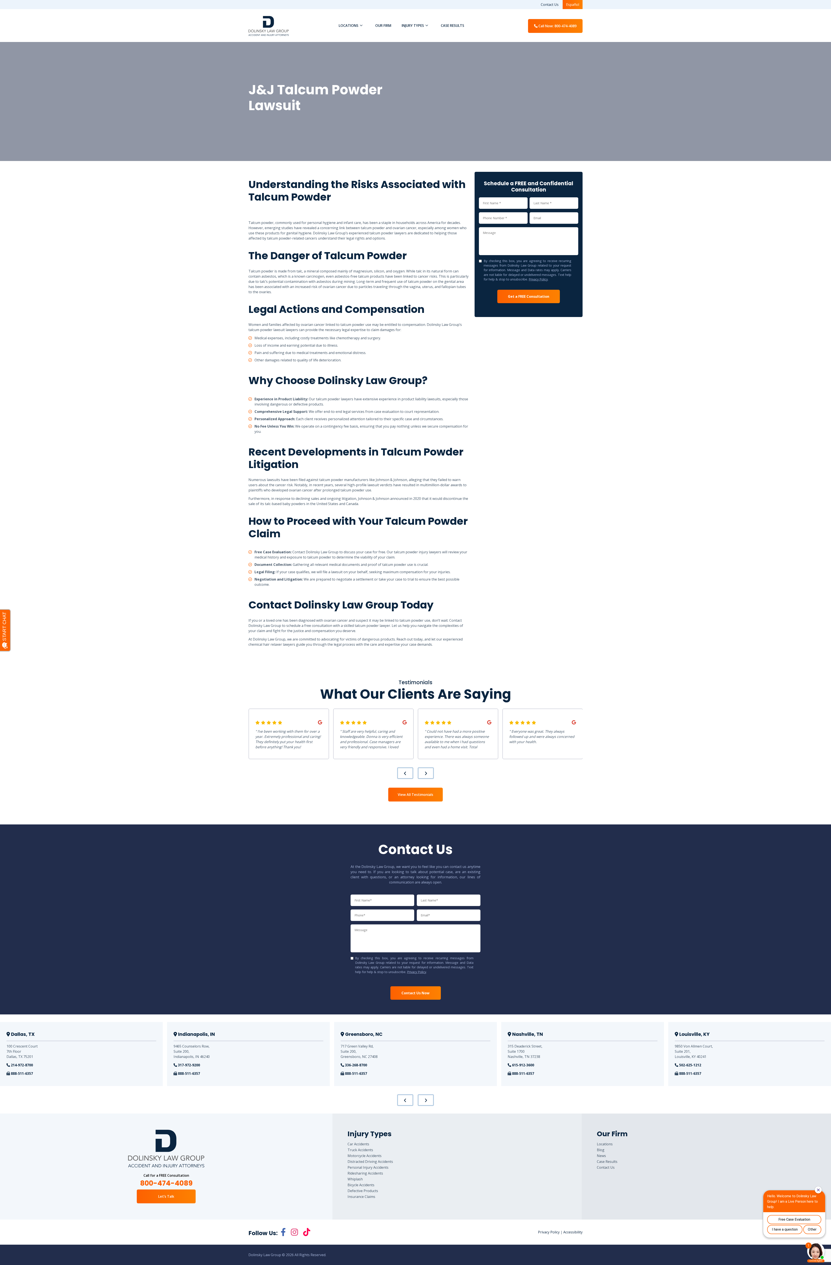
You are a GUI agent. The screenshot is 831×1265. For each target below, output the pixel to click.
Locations (605, 1144)
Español (572, 4)
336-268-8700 (355, 1065)
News (601, 1155)
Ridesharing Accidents (365, 1173)
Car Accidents (358, 1144)
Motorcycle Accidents (365, 1155)
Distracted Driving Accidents (370, 1161)
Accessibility (573, 1232)
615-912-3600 (522, 1065)
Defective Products (363, 1190)
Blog (600, 1150)
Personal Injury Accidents (368, 1167)
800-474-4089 (166, 1183)
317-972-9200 (188, 1065)
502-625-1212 (689, 1065)
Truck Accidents (360, 1150)
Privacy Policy (538, 279)
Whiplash (355, 1179)
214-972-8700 (21, 1065)
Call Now (557, 26)
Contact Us (550, 4)
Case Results (607, 1161)
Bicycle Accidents (361, 1185)
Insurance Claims (361, 1196)
